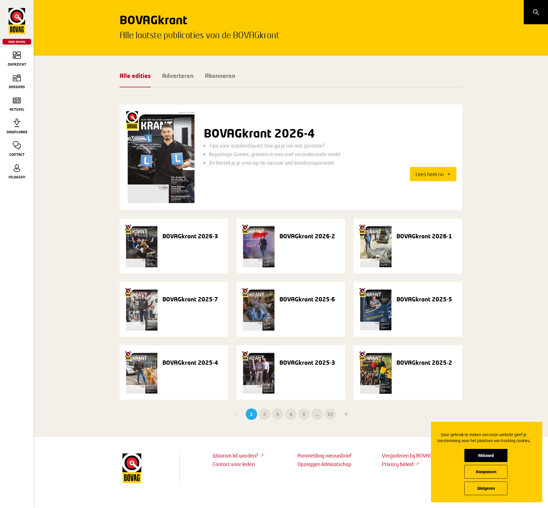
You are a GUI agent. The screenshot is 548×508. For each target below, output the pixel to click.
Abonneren (220, 75)
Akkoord (486, 455)
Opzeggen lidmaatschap (324, 464)
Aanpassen (486, 471)
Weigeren (486, 488)
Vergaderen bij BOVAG (407, 455)
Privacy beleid (398, 464)
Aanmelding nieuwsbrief (324, 455)
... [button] (317, 414)
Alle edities (135, 75)
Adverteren (178, 75)
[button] (345, 414)
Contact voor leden (234, 464)
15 (330, 414)
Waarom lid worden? (235, 455)
